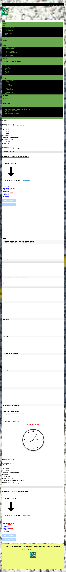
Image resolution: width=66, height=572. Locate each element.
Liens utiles (6, 95)
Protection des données (13, 546)
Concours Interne (9, 51)
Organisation (6, 103)
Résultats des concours (11, 54)
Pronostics (10, 87)
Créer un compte (60, 5)
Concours (5, 45)
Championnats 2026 (10, 48)
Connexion (51, 5)
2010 (6, 114)
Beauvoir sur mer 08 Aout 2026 (11, 149)
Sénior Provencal (9, 74)
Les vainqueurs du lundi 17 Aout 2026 (13, 126)
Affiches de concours (10, 47)
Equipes (5, 63)
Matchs (9, 84)
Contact (5, 58)
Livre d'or (5, 98)
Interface (7, 31)
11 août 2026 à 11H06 (8, 143)
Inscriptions (6, 141)
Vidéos (4, 106)
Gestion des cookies (54, 546)
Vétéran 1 (7, 71)
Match (6, 34)
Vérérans (6, 194)
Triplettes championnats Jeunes (13, 112)
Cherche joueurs (9, 27)
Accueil (5, 23)
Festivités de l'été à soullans (11, 137)
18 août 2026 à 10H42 (8, 132)
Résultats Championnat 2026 (12, 52)
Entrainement (8, 88)
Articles (5, 40)
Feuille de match (12, 35)
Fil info (4, 121)
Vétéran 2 (7, 72)
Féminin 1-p (8, 65)
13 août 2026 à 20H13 (8, 139)
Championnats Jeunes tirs (12, 113)
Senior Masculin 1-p (10, 68)
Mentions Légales (39, 546)
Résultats (7, 193)
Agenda (10, 85)
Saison (7, 81)
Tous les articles (8, 151)
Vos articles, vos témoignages (11, 117)
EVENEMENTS (9, 204)
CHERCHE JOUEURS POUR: (9, 43)
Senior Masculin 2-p (10, 69)
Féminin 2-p (8, 67)
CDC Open (6, 133)
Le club (4, 78)
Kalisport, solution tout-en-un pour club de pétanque (39, 549)
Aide (4, 25)
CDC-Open (6, 129)
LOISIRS (4, 100)
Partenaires (8, 91)
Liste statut (10, 83)
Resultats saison (9, 56)
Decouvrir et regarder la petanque (12, 61)
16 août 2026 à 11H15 (8, 135)
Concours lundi (9, 55)
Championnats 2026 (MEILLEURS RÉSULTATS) (17, 109)
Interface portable (9, 30)
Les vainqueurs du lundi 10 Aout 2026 (13, 145)
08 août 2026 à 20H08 (8, 147)
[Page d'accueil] (5, 12)
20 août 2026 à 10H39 (8, 124)
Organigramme (9, 89)
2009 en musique (9, 116)
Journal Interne (7, 75)
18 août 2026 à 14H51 (8, 128)
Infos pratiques (9, 92)
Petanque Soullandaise (16, 13)
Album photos (6, 37)
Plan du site (28, 546)
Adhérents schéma (10, 93)
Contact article (9, 29)
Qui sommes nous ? (10, 80)
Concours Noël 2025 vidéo (12, 110)
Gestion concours (9, 33)
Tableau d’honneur (9, 200)
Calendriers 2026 (9, 50)
